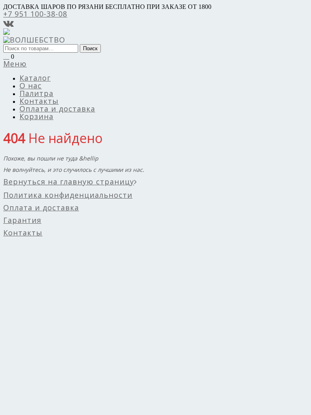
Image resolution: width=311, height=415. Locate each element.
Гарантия (22, 220)
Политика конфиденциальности (67, 195)
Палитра (36, 93)
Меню (15, 63)
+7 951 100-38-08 (35, 14)
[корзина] (6, 56)
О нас (30, 85)
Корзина (36, 116)
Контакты (39, 101)
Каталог (35, 78)
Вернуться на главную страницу (68, 181)
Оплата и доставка (57, 108)
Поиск (90, 48)
